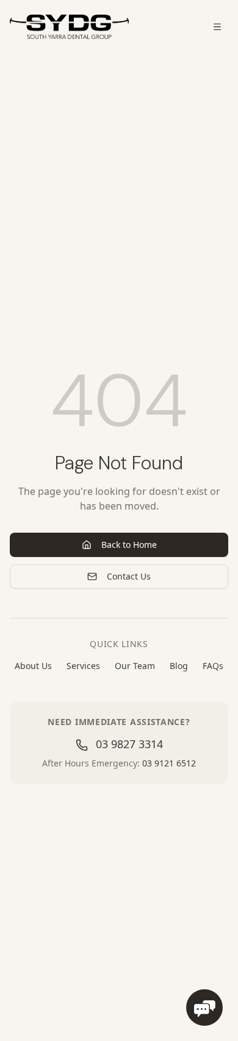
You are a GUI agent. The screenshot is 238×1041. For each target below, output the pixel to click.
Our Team (135, 665)
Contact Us (129, 576)
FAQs (213, 665)
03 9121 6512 (169, 763)
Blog (179, 665)
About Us (33, 665)
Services (83, 665)
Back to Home (129, 544)
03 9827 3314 (128, 744)
